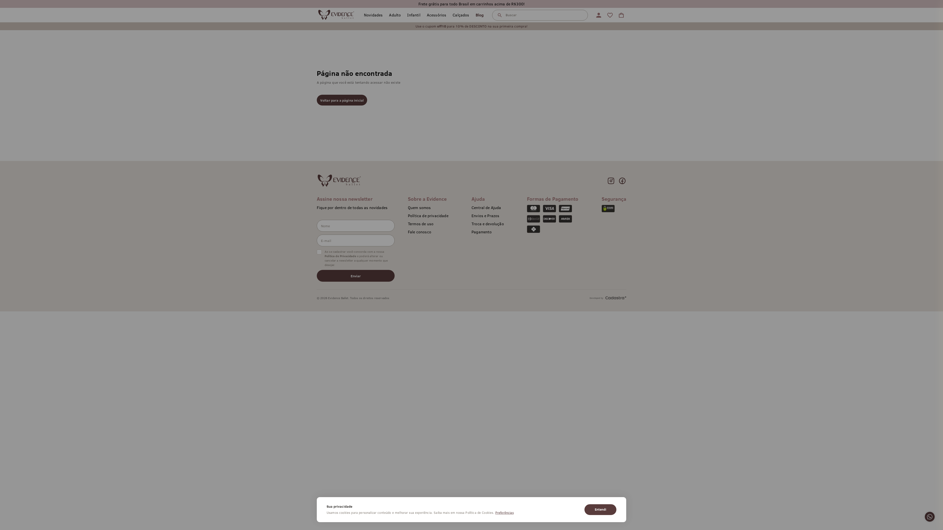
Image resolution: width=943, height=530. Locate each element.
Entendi (600, 509)
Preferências (504, 512)
